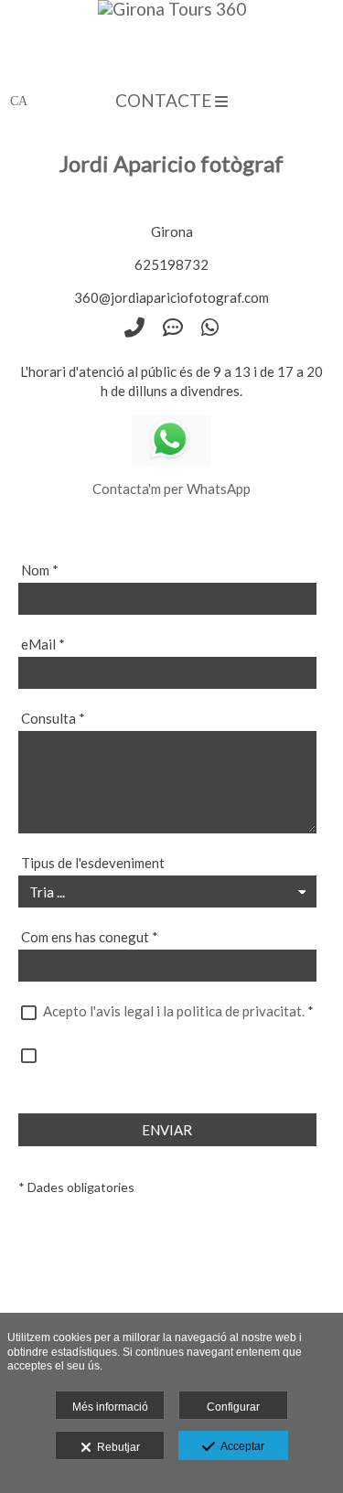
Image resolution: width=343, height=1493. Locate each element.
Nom (40, 570)
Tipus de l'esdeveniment (93, 862)
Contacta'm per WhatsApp (171, 488)
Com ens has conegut (89, 937)
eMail (43, 644)
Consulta (53, 718)
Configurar (233, 1407)
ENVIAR (167, 1130)
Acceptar (239, 1446)
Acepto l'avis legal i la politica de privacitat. (174, 1011)
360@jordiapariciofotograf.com (171, 297)
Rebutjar (115, 1447)
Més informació (110, 1407)
